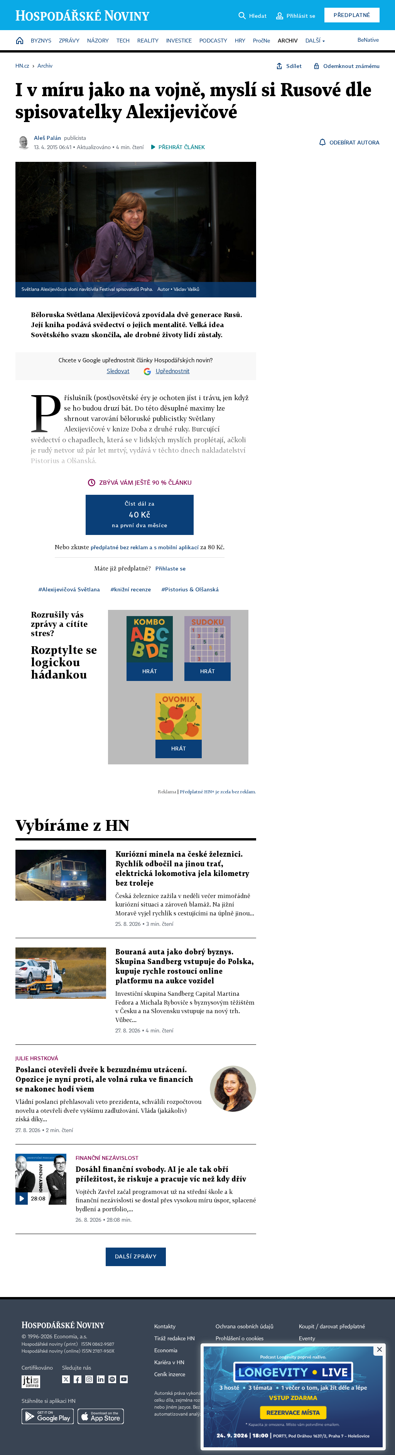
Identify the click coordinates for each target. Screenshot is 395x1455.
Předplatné (352, 15)
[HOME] (19, 41)
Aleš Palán (47, 137)
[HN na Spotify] (112, 1379)
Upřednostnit (173, 371)
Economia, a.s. (70, 1337)
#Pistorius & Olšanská (190, 589)
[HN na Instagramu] (89, 1379)
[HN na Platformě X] (66, 1379)
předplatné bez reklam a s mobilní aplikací (145, 547)
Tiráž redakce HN (174, 1338)
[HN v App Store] (101, 1416)
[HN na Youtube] (124, 1379)
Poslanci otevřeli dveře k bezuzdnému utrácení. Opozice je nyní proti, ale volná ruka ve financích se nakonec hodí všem (104, 1080)
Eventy (307, 1338)
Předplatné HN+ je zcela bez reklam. (218, 792)
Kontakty (165, 1326)
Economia (165, 1350)
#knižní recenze (131, 589)
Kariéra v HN (169, 1362)
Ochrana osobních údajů (244, 1326)
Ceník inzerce (169, 1374)
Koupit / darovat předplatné (332, 1326)
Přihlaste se (170, 568)
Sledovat (118, 371)
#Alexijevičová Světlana (69, 589)
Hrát (149, 671)
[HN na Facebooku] (77, 1379)
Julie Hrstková (36, 1058)
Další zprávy (135, 1256)
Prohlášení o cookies (239, 1338)
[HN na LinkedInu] (101, 1379)
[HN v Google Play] (48, 1416)
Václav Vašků (186, 289)
